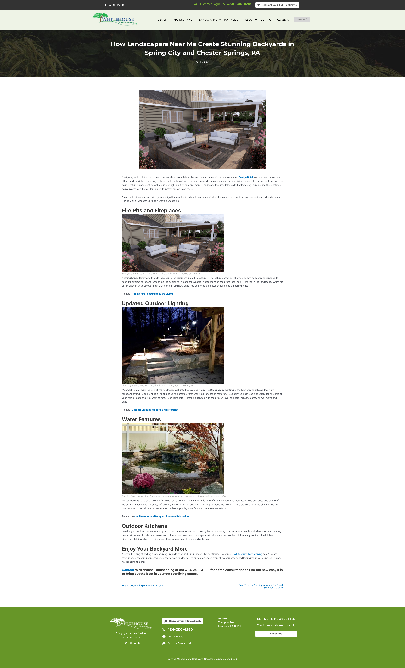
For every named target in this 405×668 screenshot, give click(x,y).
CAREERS (283, 19)
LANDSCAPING (208, 19)
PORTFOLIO (231, 19)
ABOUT (249, 19)
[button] (169, 19)
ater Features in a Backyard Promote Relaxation (161, 516)
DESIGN (162, 19)
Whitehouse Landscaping (248, 554)
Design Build (246, 177)
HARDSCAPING (183, 19)
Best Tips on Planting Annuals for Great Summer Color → (261, 586)
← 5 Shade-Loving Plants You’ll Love (142, 585)
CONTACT (267, 19)
